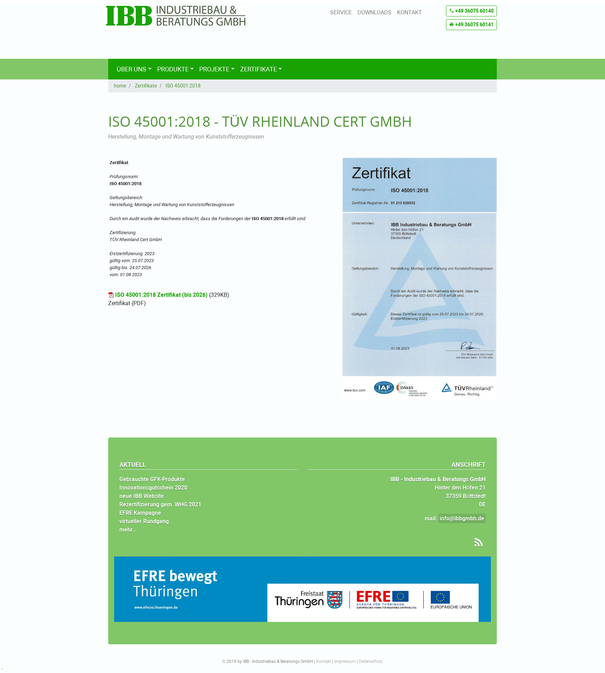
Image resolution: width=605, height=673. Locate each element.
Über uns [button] (131, 69)
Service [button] (341, 12)
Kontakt (323, 661)
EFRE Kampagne (140, 513)
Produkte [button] (173, 69)
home (120, 86)
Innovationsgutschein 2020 (153, 487)
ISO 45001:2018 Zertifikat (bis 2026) (161, 295)
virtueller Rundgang (144, 521)
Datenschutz (371, 661)
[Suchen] (483, 69)
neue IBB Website (141, 496)
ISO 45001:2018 (183, 86)
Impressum (345, 661)
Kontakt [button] (409, 12)
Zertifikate (146, 86)
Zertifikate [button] (258, 69)
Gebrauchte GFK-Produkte (152, 479)
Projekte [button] (214, 69)
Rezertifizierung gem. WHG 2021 (160, 504)
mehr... (128, 529)
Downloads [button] (374, 12)
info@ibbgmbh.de (462, 518)
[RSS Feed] (476, 542)
